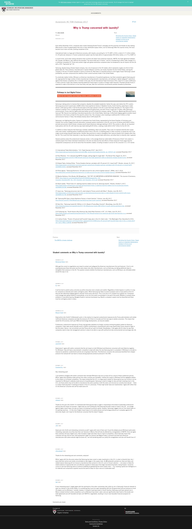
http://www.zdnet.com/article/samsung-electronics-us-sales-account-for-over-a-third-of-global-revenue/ (85, 172)
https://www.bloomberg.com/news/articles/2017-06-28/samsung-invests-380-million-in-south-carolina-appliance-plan (90, 206)
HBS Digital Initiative (66, 2)
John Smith (60, 33)
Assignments (96, 13)
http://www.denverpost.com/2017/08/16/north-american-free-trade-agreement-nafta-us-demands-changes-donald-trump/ (91, 157)
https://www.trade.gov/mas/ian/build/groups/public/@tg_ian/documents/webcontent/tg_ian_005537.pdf (86, 152)
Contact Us (96, 526)
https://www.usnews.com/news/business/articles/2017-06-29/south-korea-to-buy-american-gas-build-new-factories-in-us (91, 213)
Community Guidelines (96, 524)
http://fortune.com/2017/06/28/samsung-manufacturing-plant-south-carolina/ (78, 200)
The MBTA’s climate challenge (63, 240)
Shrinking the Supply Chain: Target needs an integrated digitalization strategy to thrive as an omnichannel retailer (126, 38)
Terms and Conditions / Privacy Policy (96, 521)
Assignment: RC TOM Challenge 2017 (72, 22)
